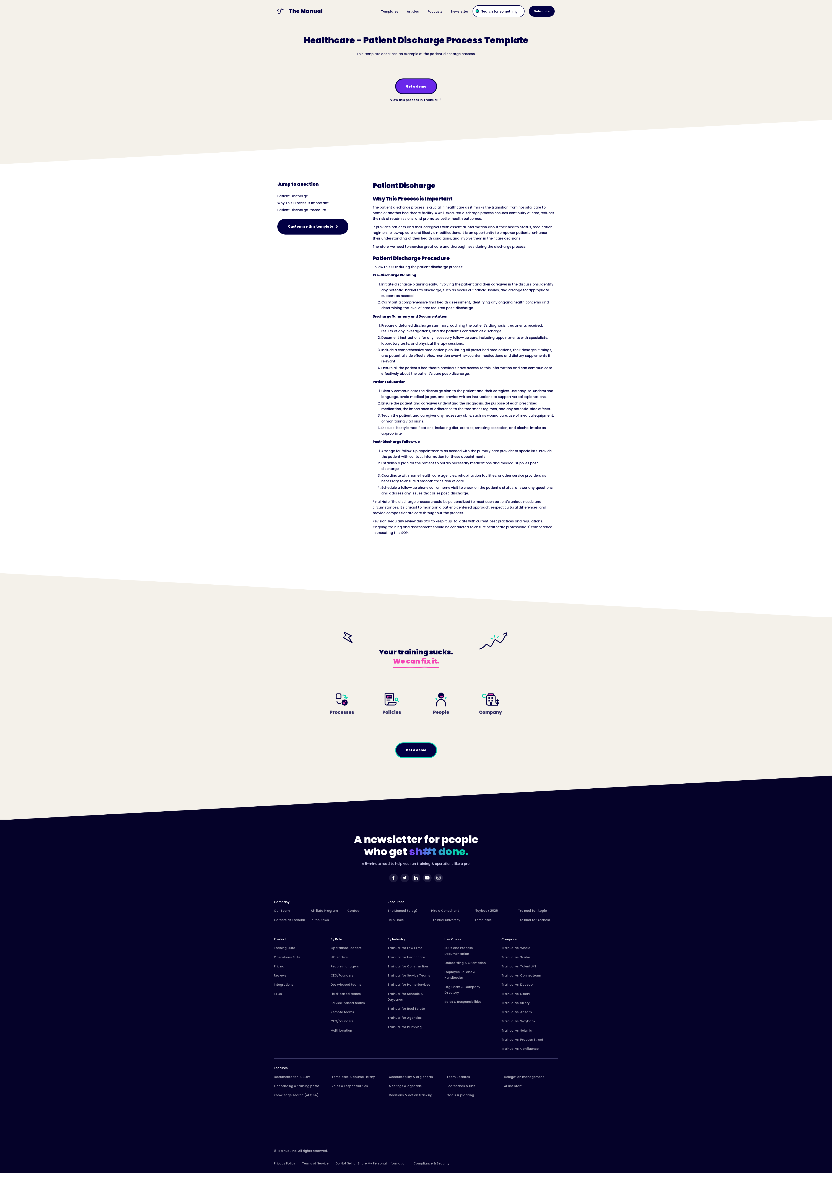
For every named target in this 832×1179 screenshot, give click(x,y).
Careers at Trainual (289, 920)
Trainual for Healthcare (406, 957)
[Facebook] (393, 878)
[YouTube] (427, 878)
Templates (389, 11)
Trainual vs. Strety (515, 1003)
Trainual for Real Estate (406, 1008)
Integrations (283, 984)
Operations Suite (287, 957)
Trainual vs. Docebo (517, 984)
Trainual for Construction (408, 966)
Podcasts (434, 11)
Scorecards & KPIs (461, 1086)
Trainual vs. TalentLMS (518, 966)
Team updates (458, 1077)
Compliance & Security (431, 1163)
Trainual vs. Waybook (518, 1021)
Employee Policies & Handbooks (460, 975)
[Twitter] (404, 878)
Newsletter (459, 11)
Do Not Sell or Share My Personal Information (370, 1163)
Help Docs (396, 920)
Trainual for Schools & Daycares (405, 997)
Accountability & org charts (411, 1077)
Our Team (282, 910)
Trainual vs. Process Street (522, 1039)
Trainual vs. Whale (515, 948)
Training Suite (284, 948)
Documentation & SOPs (292, 1077)
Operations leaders (346, 948)
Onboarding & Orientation (465, 963)
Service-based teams (348, 1003)
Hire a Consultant (445, 910)
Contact (354, 910)
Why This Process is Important (303, 203)
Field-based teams (346, 994)
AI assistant (513, 1086)
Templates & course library (353, 1077)
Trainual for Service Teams (409, 975)
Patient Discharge (292, 196)
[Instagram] (438, 878)
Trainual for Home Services (409, 984)
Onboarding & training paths (297, 1086)
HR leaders (339, 957)
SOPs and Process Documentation (458, 951)
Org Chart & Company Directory (462, 990)
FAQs (278, 994)
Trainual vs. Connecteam (521, 975)
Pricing (279, 966)
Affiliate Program (324, 910)
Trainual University (445, 920)
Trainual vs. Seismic (516, 1030)
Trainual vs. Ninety (515, 994)
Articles (413, 11)
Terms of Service (315, 1163)
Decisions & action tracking (410, 1095)
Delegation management (524, 1077)
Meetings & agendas (405, 1086)
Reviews (280, 975)
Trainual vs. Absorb (516, 1012)
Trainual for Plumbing (405, 1027)
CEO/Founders (342, 975)
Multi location (341, 1030)
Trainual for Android (534, 920)
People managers (345, 966)
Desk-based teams (346, 984)
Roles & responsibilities (350, 1086)
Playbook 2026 (486, 910)
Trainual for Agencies (405, 1018)
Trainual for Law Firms (405, 948)
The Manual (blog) (402, 910)
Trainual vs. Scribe (515, 957)
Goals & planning (460, 1095)
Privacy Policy (284, 1163)
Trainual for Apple (532, 910)
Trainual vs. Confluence (520, 1049)
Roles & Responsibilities (462, 1002)
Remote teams (342, 1012)
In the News (320, 920)
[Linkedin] (416, 878)
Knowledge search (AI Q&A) (296, 1095)
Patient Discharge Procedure (301, 210)
